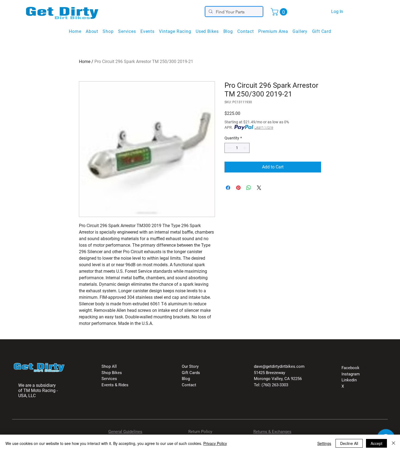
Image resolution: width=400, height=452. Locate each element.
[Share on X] (259, 187)
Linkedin (349, 380)
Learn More (263, 127)
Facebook (350, 367)
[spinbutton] (237, 148)
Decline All (349, 443)
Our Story (190, 366)
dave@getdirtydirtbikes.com (279, 366)
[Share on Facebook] (228, 187)
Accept (376, 443)
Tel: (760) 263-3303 (271, 384)
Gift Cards (191, 372)
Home (84, 61)
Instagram (350, 374)
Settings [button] (324, 443)
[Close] (393, 443)
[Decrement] (228, 148)
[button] (280, 11)
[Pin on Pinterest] (238, 187)
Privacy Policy (215, 443)
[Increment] (245, 148)
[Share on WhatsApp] (248, 187)
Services (109, 378)
